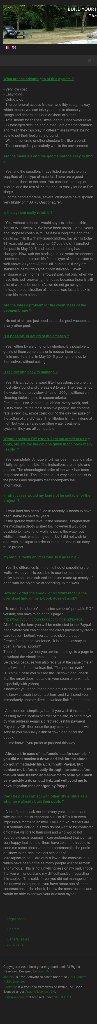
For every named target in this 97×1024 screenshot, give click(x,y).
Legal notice (16, 918)
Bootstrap (10, 987)
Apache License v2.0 (40, 991)
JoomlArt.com (47, 971)
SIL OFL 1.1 (62, 997)
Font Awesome (14, 997)
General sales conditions (18, 941)
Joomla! (9, 976)
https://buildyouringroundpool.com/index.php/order (43, 619)
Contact (13, 928)
